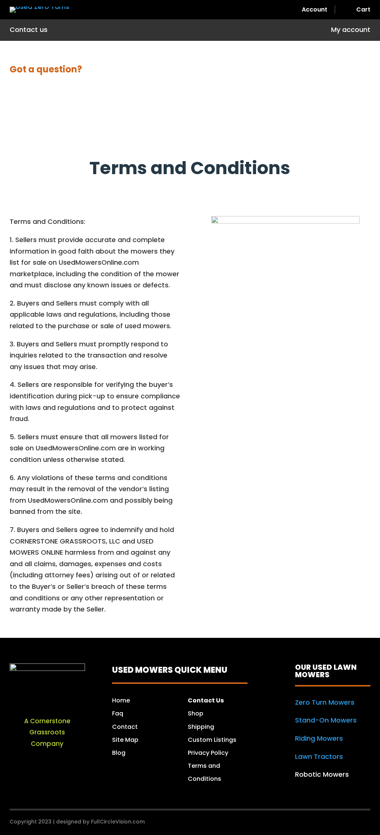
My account (350, 30)
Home (121, 700)
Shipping (202, 727)
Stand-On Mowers (326, 720)
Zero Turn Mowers (324, 702)
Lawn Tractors (319, 756)
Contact (125, 727)
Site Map (125, 739)
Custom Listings (212, 739)
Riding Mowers (319, 738)
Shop (195, 713)
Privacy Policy (208, 752)
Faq (117, 713)
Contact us (29, 30)
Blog (118, 752)
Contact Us (206, 700)
